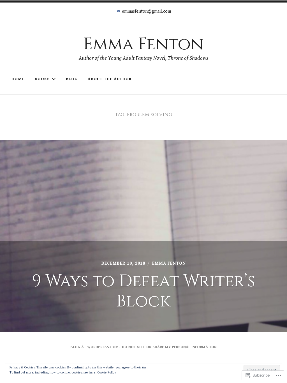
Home (18, 79)
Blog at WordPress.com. (95, 347)
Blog (72, 79)
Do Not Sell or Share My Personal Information (169, 347)
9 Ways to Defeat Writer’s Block (143, 291)
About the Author (110, 79)
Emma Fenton (143, 44)
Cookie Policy (106, 372)
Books (42, 79)
